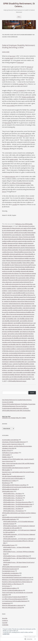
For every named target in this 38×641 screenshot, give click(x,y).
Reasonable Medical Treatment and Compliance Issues (17, 577)
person (4, 191)
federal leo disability (16, 262)
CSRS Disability (6, 455)
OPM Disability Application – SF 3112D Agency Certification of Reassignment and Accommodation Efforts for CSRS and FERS (19, 541)
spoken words (14, 159)
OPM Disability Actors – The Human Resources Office (17, 502)
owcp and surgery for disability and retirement (14, 338)
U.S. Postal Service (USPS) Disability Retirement (14, 601)
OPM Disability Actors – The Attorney (13, 498)
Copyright (4, 622)
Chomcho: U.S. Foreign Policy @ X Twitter (14, 418)
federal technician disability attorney (25, 267)
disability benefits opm (14, 245)
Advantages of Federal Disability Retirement (14, 442)
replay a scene (24, 136)
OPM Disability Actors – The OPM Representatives (16, 506)
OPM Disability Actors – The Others (12, 508)
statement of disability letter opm (18, 361)
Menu (19, 16)
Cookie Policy (6, 634)
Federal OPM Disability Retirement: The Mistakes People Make (18, 404)
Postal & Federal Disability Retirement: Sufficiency (15, 408)
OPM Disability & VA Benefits (9, 489)
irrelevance (20, 62)
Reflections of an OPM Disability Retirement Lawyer (16, 579)
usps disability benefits (8, 366)
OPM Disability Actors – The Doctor (12, 500)
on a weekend (20, 90)
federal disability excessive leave (23, 252)
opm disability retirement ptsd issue (23, 323)
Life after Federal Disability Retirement (12, 476)
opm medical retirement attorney (14, 329)
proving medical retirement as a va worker (20, 353)
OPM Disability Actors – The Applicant (13, 495)
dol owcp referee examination (10, 250)
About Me (4, 618)
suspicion (29, 116)
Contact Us (5, 620)
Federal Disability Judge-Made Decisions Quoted (15, 468)
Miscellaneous (6, 483)
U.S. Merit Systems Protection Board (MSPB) (13, 597)
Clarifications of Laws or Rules (10, 452)
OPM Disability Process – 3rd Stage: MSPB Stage (16, 556)
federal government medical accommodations (18, 260)
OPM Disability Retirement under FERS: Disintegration (16, 410)
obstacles (6, 148)
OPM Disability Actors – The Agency (12, 493)
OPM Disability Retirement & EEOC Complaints (14, 566)
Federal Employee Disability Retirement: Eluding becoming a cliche (18, 46)
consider (14, 204)
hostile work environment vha (13, 284)
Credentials (5, 625)
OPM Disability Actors (7, 491)
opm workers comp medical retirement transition (20, 333)
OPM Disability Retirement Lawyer (17, 381)
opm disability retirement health (10, 321)
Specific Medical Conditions (9, 588)
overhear (21, 84)
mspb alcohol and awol (29, 308)
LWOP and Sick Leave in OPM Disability (12, 478)
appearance (23, 73)
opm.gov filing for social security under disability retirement (18, 336)
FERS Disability (6, 470)
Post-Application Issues (8, 571)
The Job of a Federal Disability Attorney (12, 590)
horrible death (9, 58)
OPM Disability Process (8, 545)
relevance (29, 198)
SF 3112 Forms (6, 586)
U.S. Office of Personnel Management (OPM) (14, 599)
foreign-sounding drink (28, 97)
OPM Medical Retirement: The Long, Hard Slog (14, 406)
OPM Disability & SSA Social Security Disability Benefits (16, 487)
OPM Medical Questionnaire (9, 569)
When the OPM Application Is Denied (12, 607)
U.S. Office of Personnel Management (20, 183)
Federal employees (9, 176)
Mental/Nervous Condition (9, 480)
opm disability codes (11, 318)
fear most (12, 56)
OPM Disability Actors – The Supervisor (13, 511)
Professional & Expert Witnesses (11, 575)
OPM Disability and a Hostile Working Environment (15, 517)
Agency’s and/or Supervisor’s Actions (12, 444)
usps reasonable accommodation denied (24, 372)
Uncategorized (6, 603)
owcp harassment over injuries (19, 340)
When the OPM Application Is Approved (12, 605)
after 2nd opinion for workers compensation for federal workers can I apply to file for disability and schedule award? (19, 228)
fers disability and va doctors (10, 269)
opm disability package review (25, 318)
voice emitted (11, 105)
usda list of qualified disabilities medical (23, 364)
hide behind (8, 123)
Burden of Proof (6, 450)
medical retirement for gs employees (21, 306)
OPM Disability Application (9, 519)
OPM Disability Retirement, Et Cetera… (19, 5)
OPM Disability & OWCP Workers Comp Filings (14, 485)
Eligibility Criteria (6, 457)
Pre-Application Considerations (10, 573)
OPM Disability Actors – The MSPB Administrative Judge (17, 504)
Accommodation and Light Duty (10, 440)
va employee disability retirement (11, 374)
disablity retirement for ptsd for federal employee (21, 247)
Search (32, 392)
